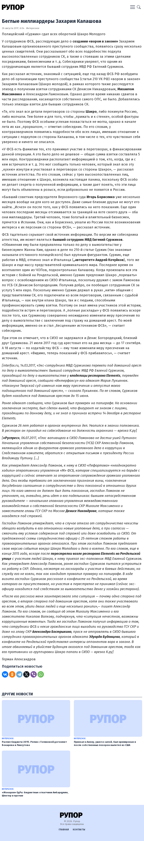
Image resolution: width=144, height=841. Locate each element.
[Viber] (33, 674)
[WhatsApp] (41, 674)
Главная (64, 829)
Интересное (32, 28)
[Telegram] (19, 674)
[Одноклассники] (12, 674)
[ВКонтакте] (5, 674)
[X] (26, 674)
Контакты (79, 829)
